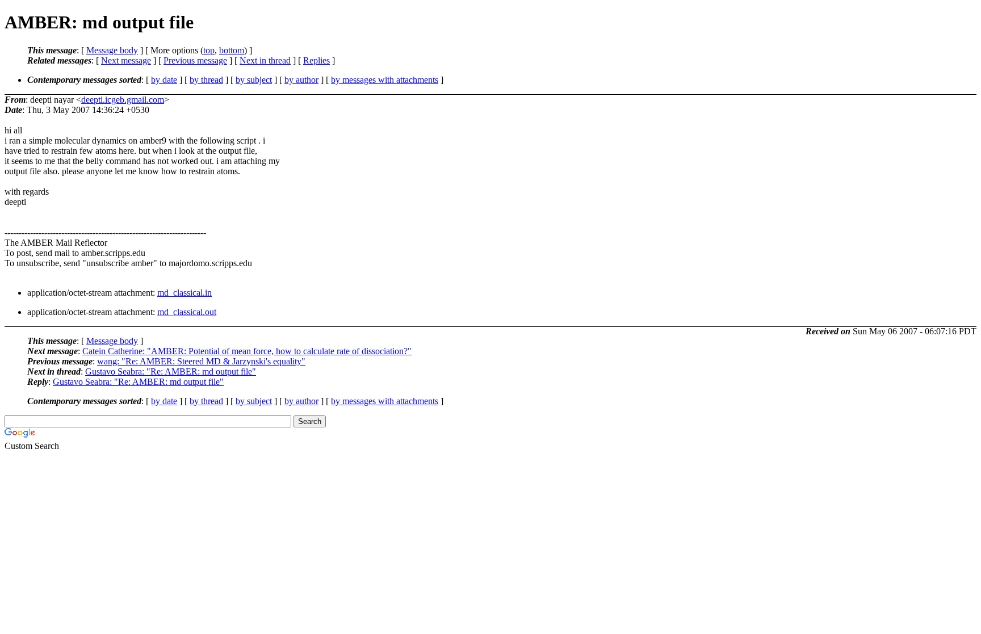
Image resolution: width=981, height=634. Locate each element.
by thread (206, 80)
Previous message (195, 60)
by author (301, 80)
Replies (316, 60)
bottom (231, 50)
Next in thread (265, 60)
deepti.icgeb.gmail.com (122, 99)
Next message (126, 60)
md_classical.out (186, 312)
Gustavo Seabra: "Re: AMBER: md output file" (170, 371)
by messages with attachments (384, 80)
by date (164, 80)
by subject (254, 80)
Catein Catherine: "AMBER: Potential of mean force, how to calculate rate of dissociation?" (247, 351)
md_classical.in (184, 292)
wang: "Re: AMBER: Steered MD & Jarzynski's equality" (201, 361)
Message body (112, 50)
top (209, 50)
